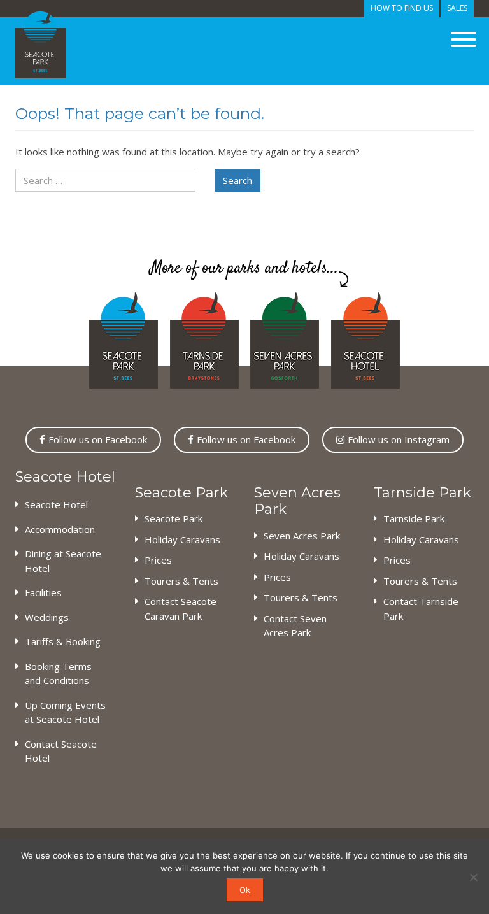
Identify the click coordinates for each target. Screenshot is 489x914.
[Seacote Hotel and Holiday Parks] (40, 43)
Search (237, 180)
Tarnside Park (413, 518)
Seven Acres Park (302, 535)
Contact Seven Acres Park (295, 625)
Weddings (47, 617)
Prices (158, 559)
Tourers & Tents (181, 581)
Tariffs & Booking (63, 641)
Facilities (43, 592)
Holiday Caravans (182, 539)
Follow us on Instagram (399, 439)
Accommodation (60, 529)
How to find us (402, 8)
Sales (457, 8)
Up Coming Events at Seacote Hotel (65, 712)
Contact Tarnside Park (420, 608)
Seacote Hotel (56, 504)
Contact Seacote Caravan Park (180, 608)
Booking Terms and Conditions (58, 673)
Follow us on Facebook (97, 439)
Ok (244, 890)
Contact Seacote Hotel (61, 751)
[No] (473, 877)
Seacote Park (173, 518)
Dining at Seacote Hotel (63, 561)
